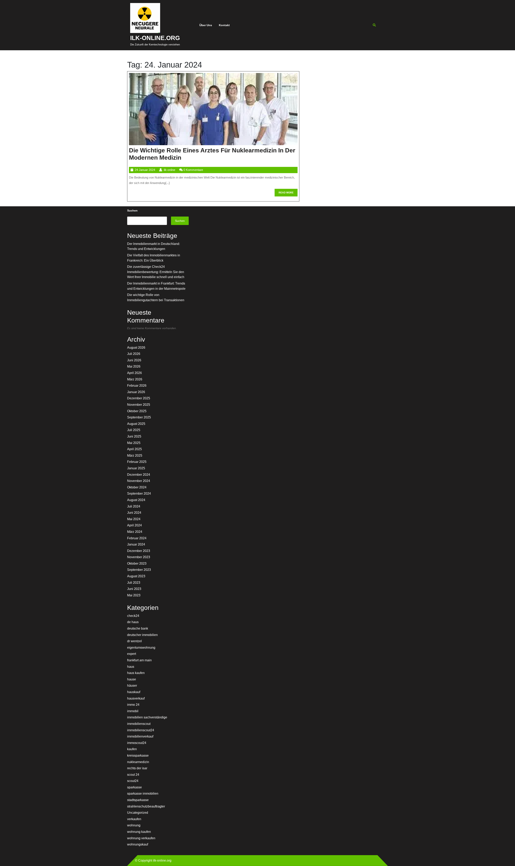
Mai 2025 (133, 443)
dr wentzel (134, 641)
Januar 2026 (136, 392)
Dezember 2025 (138, 398)
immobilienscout (138, 723)
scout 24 (133, 774)
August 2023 (136, 576)
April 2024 (134, 525)
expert (131, 653)
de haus (133, 622)
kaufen (132, 749)
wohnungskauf (137, 844)
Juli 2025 (133, 430)
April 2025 (134, 449)
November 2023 (138, 557)
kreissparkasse (138, 755)
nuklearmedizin (138, 762)
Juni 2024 (134, 512)
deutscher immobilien (142, 635)
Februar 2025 (136, 461)
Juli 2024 (133, 506)
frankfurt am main (139, 660)
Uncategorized (137, 812)
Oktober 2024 (136, 487)
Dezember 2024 (138, 474)
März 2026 (134, 379)
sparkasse (134, 787)
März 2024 (134, 531)
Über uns (205, 25)
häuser (132, 685)
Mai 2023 (133, 595)
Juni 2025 (134, 436)
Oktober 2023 (136, 563)
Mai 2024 (133, 519)
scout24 (132, 781)
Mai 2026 (133, 366)
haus (130, 666)
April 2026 (134, 373)
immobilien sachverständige (147, 717)
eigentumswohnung (141, 647)
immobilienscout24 (140, 730)
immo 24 (133, 704)
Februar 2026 (136, 385)
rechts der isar (137, 768)
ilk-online (169, 170)
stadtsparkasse (138, 800)
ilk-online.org (155, 38)
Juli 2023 (133, 582)
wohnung (133, 825)
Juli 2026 (133, 353)
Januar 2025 (136, 468)
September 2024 (139, 493)
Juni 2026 (134, 360)
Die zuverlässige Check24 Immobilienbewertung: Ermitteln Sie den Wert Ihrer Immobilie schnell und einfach (155, 272)
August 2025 (136, 423)
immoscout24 (136, 743)
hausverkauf (136, 698)
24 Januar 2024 (145, 170)
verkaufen (134, 819)
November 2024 (138, 481)
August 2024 (136, 500)
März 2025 (134, 455)
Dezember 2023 (138, 551)
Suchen (132, 210)
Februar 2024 (136, 538)
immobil (132, 711)
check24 (133, 615)
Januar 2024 (136, 544)
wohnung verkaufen (141, 838)
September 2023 (139, 569)
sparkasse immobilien (142, 793)
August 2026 (136, 347)
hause (131, 679)
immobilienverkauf (140, 736)
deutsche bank (137, 628)
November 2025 (138, 404)
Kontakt (224, 25)
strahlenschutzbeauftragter (146, 806)
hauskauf (133, 692)
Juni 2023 (134, 589)
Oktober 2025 (136, 411)
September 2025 (139, 417)
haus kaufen (136, 673)
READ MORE (288, 193)
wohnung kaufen (139, 831)
